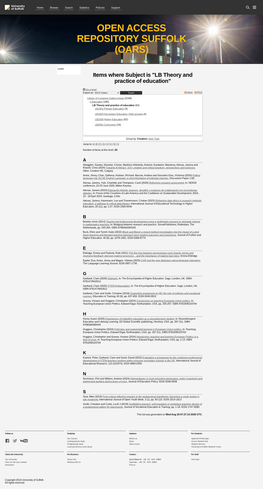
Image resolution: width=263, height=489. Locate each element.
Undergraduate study (76, 441)
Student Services (198, 444)
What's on (133, 439)
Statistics (84, 7)
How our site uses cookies (16, 462)
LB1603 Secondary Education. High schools (119, 114)
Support (115, 7)
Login (61, 68)
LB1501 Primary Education (109, 109)
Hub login (195, 459)
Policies (100, 7)
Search (69, 7)
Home (40, 7)
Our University (11, 459)
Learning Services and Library (79, 447)
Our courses (72, 439)
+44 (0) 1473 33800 (152, 459)
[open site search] (247, 7)
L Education (96, 102)
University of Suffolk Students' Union (206, 447)
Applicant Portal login (200, 439)
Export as (88, 92)
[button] (131, 93)
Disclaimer (9, 465)
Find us (132, 465)
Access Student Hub (199, 441)
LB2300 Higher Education (109, 119)
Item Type (154, 139)
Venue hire (71, 459)
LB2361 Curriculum (105, 125)
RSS (199, 92)
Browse (54, 7)
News (131, 441)
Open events (134, 444)
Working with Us (74, 462)
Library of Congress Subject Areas (105, 98)
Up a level (91, 89)
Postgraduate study (75, 444)
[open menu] (254, 7)
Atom (190, 92)
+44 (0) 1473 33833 (148, 462)
